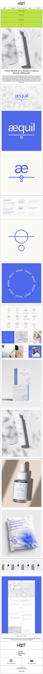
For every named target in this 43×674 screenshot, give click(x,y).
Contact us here (35, 638)
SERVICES (13, 8)
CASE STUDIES (21, 8)
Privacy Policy (21, 671)
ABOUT (5, 8)
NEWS (29, 8)
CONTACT (38, 8)
